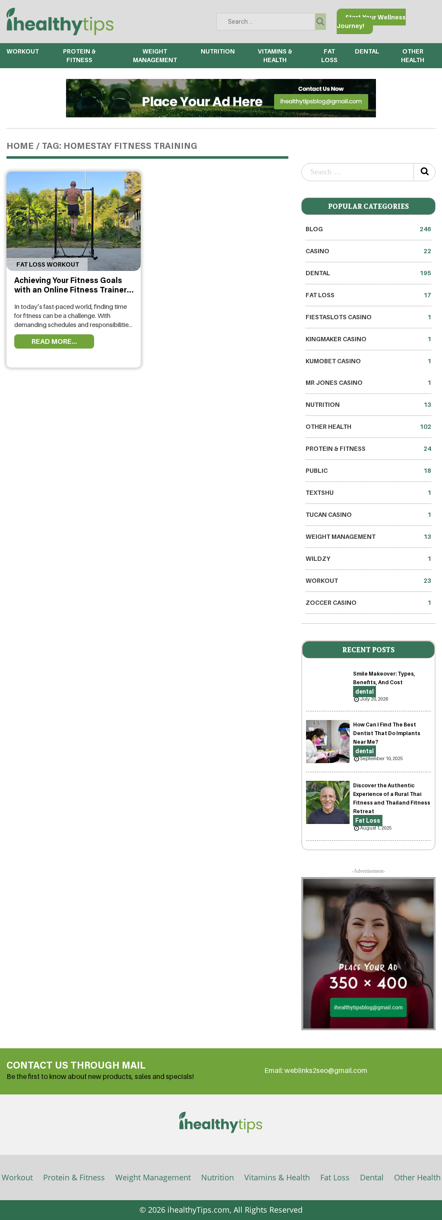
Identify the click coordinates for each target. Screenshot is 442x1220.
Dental (372, 1177)
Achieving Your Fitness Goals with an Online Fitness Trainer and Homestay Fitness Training (72, 290)
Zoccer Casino (368, 602)
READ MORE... (54, 341)
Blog (368, 229)
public (368, 470)
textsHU (368, 492)
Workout (22, 51)
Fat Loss (368, 295)
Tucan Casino (368, 514)
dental (367, 51)
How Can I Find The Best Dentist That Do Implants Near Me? (386, 733)
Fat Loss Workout (47, 264)
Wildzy (368, 558)
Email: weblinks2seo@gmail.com (315, 1070)
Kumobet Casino (368, 361)
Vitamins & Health (277, 1177)
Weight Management (368, 536)
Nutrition (218, 51)
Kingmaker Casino (368, 339)
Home (20, 146)
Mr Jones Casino (368, 382)
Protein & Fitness (368, 448)
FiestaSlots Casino (368, 317)
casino (368, 251)
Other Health (368, 426)
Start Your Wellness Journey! (371, 21)
